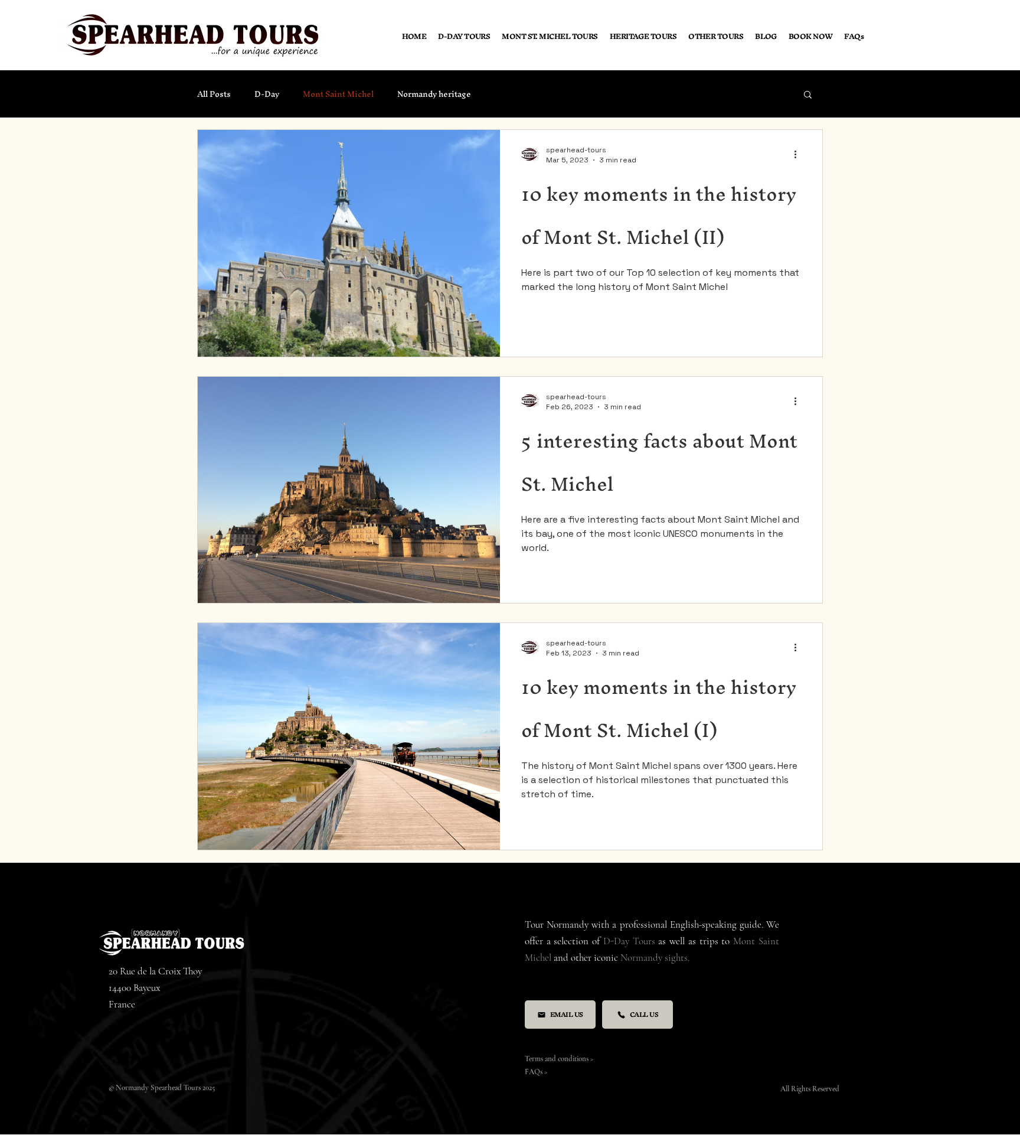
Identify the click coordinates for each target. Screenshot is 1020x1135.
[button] (715, 36)
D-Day (266, 94)
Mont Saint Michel (338, 94)
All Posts (214, 94)
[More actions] (799, 155)
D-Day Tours (629, 941)
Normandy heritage (434, 94)
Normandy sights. (654, 957)
